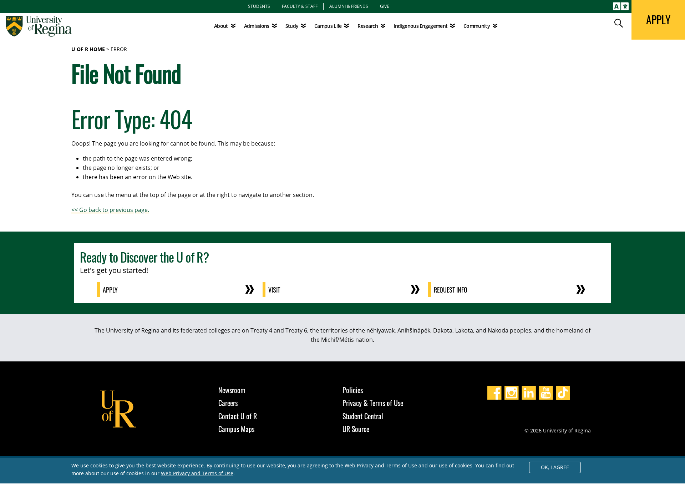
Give (384, 6)
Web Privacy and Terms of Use (197, 473)
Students (259, 6)
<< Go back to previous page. (110, 210)
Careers (228, 402)
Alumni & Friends (348, 6)
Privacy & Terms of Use (372, 402)
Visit (274, 289)
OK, (555, 467)
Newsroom (231, 390)
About (221, 25)
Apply (110, 289)
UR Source (355, 428)
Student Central (362, 416)
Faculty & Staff (300, 6)
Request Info (450, 289)
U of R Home (88, 49)
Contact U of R (237, 416)
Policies (352, 390)
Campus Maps (236, 428)
